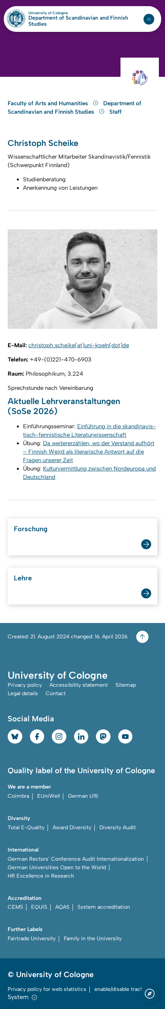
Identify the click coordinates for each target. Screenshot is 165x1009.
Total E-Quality (26, 827)
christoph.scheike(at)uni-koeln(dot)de (78, 345)
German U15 (83, 796)
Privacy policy (25, 685)
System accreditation (104, 907)
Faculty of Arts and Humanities (48, 103)
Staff (115, 111)
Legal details (23, 693)
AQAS (62, 907)
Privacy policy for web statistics (47, 989)
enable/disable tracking (122, 989)
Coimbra (18, 796)
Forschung (31, 529)
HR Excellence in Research (41, 876)
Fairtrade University (32, 938)
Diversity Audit (117, 827)
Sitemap (126, 685)
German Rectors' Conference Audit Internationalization (76, 859)
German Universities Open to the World (57, 867)
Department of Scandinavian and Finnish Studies (78, 21)
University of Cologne (64, 13)
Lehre (23, 578)
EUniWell (48, 796)
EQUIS (39, 907)
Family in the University (93, 938)
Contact (56, 693)
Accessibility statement (79, 685)
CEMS (15, 907)
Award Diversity (72, 827)
